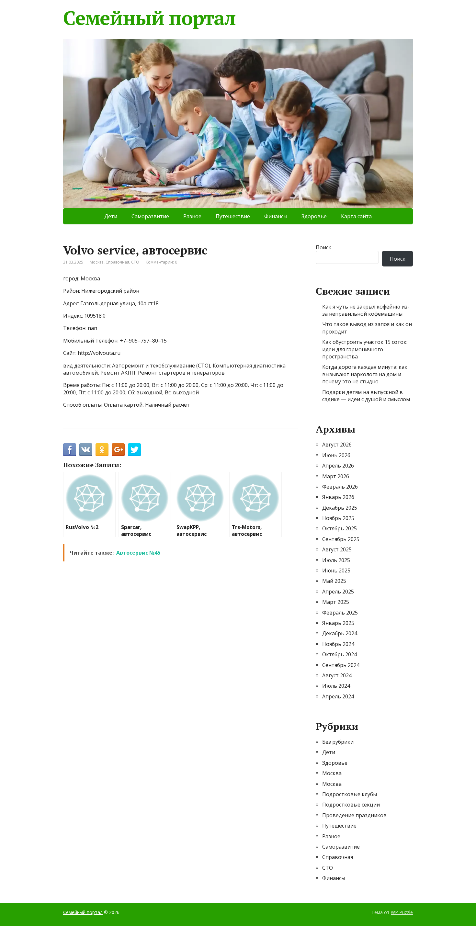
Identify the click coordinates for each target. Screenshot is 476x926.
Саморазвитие (150, 216)
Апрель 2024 (338, 696)
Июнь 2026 (336, 455)
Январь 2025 (338, 623)
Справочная (117, 262)
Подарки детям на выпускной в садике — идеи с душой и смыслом (366, 396)
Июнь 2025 (336, 570)
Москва (97, 262)
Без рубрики (338, 741)
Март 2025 (335, 601)
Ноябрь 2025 (338, 518)
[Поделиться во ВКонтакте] (85, 449)
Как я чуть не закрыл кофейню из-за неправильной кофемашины (365, 310)
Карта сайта (356, 216)
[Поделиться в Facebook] (69, 449)
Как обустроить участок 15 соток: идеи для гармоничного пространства (364, 349)
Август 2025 (337, 549)
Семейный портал (149, 18)
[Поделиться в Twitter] (134, 449)
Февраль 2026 (340, 486)
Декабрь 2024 (339, 633)
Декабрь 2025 (339, 507)
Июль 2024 (336, 685)
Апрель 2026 (338, 465)
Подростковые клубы (349, 794)
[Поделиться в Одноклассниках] (102, 449)
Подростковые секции (351, 804)
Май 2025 (334, 580)
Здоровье (314, 216)
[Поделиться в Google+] (118, 449)
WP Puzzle (402, 912)
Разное (192, 216)
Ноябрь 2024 (338, 644)
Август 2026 (337, 444)
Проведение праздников (354, 815)
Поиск (323, 247)
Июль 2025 (336, 560)
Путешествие (233, 216)
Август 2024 (337, 675)
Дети (110, 216)
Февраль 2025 (340, 612)
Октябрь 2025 (339, 528)
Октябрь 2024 (339, 654)
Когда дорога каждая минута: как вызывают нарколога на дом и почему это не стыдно (364, 374)
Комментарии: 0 (161, 262)
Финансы (275, 216)
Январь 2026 (338, 497)
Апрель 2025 (338, 591)
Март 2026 (335, 476)
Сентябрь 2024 (340, 665)
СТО (135, 262)
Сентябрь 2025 (340, 539)
